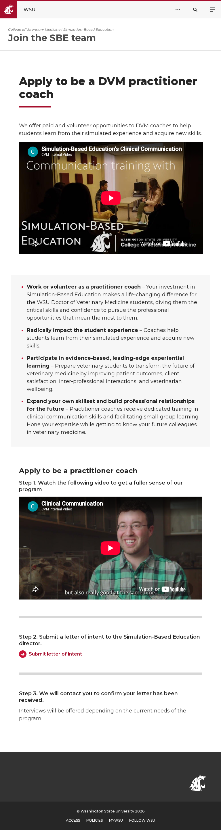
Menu (212, 9)
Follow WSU (142, 820)
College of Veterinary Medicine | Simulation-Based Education (61, 29)
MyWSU (116, 820)
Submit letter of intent (55, 654)
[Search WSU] (195, 9)
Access (73, 820)
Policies (94, 820)
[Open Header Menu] (177, 9)
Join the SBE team (52, 37)
